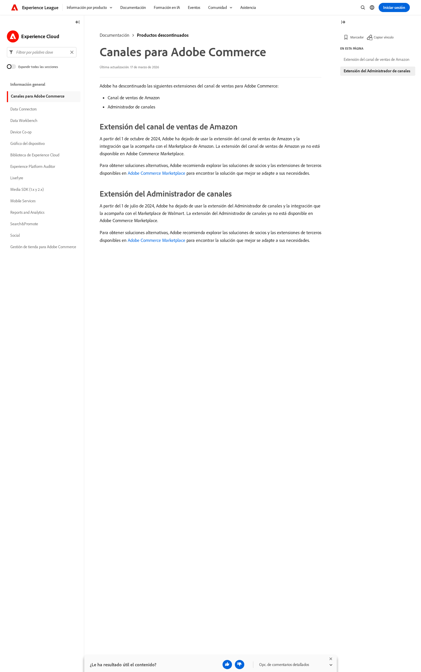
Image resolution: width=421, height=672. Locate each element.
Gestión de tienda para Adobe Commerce (43, 246)
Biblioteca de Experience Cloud (34, 155)
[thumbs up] (227, 664)
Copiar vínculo (384, 37)
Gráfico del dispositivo (27, 143)
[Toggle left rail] (77, 22)
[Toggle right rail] (343, 22)
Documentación (114, 35)
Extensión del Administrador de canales (377, 70)
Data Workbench (24, 120)
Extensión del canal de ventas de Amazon (376, 59)
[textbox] (41, 52)
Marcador (357, 37)
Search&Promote (24, 223)
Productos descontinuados (162, 35)
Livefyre (16, 177)
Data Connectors (23, 109)
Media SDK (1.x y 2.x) (27, 189)
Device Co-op (21, 132)
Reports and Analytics (27, 212)
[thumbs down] (239, 664)
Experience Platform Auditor (32, 166)
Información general (27, 84)
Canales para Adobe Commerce (37, 96)
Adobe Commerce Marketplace (156, 173)
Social (15, 235)
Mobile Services (23, 200)
